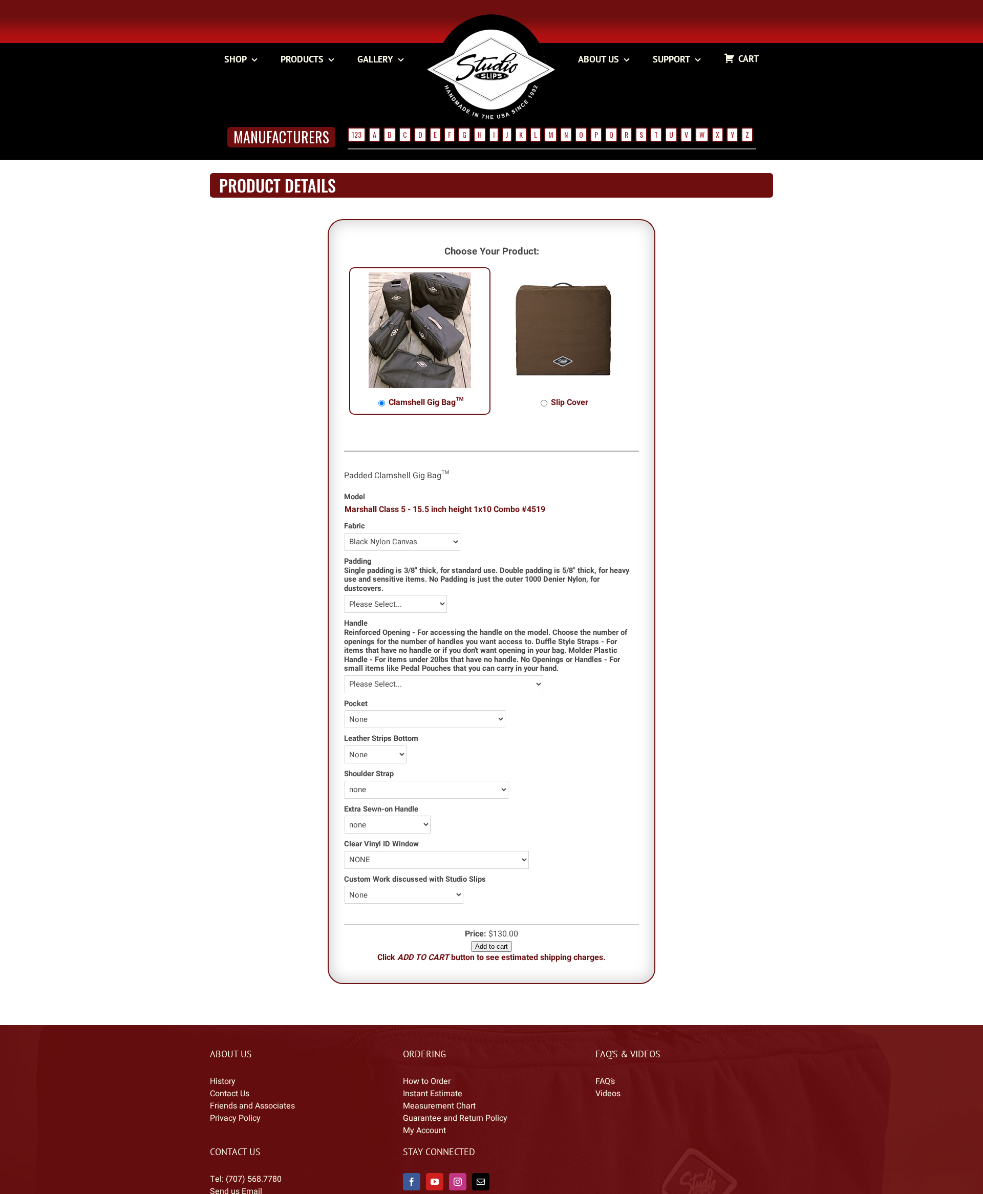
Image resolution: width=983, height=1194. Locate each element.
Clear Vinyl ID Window (381, 844)
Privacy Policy (235, 1118)
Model (354, 497)
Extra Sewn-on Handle (381, 809)
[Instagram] (457, 1181)
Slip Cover (568, 402)
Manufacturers (281, 136)
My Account (424, 1130)
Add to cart (491, 946)
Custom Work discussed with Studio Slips (415, 879)
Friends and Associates (252, 1106)
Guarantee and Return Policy (455, 1118)
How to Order (427, 1081)
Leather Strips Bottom (381, 738)
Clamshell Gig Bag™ (425, 402)
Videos (608, 1094)
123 (356, 134)
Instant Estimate (432, 1094)
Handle (356, 623)
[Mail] (480, 1181)
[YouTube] (434, 1181)
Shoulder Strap (369, 774)
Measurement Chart (439, 1106)
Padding (357, 561)
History (223, 1081)
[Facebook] (411, 1181)
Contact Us (229, 1094)
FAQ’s (605, 1081)
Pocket (356, 703)
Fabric (354, 526)
